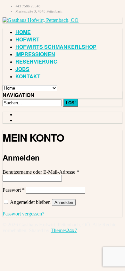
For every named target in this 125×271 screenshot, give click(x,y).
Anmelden (63, 202)
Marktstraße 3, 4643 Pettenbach (39, 11)
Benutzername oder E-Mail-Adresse (41, 172)
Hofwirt (27, 39)
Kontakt (27, 76)
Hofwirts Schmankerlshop (55, 46)
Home (23, 32)
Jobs (22, 69)
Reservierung (36, 61)
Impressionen (35, 54)
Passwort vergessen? (23, 213)
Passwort (14, 190)
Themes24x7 (64, 230)
